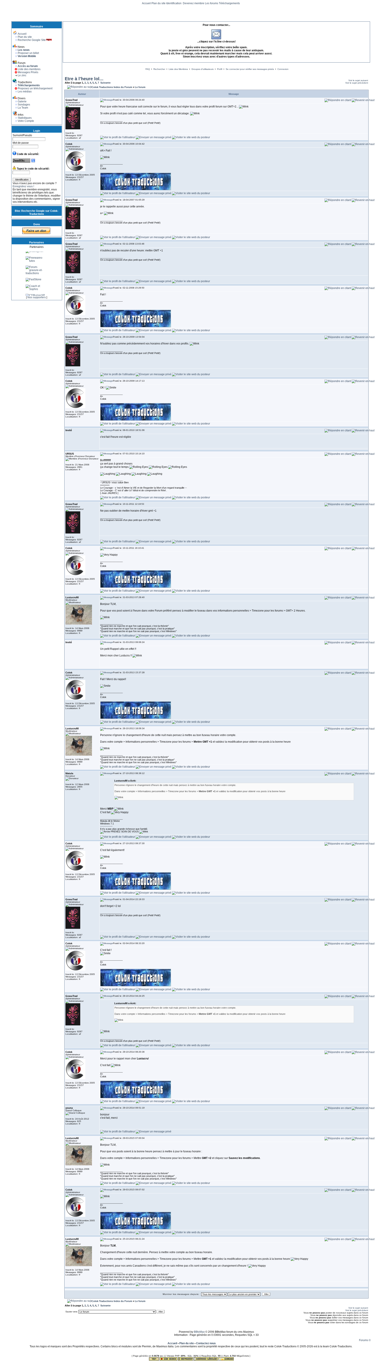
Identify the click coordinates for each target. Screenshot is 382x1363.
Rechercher (159, 69)
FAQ (147, 69)
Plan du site (158, 3)
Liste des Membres (178, 69)
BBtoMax (199, 1331)
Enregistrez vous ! (23, 186)
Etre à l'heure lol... (84, 78)
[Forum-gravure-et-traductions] (37, 292)
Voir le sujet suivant (358, 80)
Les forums (211, 3)
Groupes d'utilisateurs (202, 69)
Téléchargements (229, 3)
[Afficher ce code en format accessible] (33, 161)
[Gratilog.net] (34, 270)
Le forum (140, 87)
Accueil (146, 3)
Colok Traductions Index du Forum (112, 87)
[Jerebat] (32, 263)
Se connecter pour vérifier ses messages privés (250, 69)
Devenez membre (193, 3)
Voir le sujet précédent (356, 83)
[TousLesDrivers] (37, 257)
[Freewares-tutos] (37, 279)
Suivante (105, 82)
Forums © (365, 1340)
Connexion (282, 69)
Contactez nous (206, 1343)
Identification (174, 3)
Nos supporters (36, 297)
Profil (219, 69)
